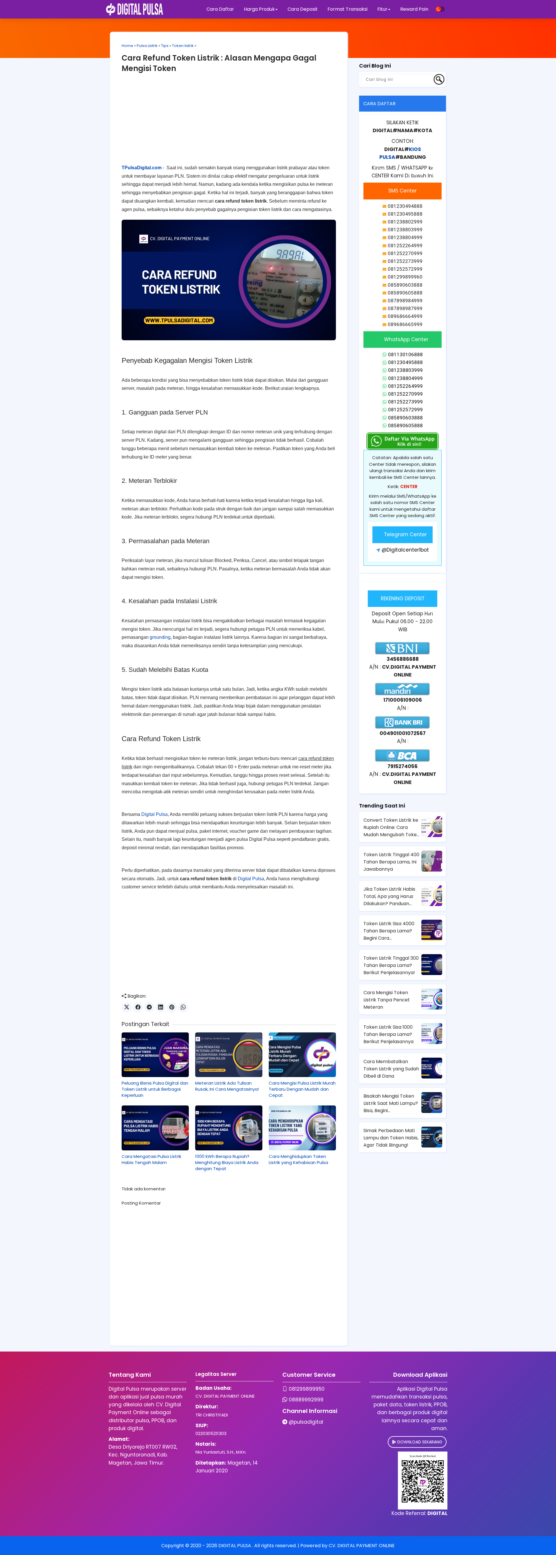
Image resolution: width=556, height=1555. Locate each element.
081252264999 (405, 386)
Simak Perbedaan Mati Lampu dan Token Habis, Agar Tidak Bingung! (390, 1137)
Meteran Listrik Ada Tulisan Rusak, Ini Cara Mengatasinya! (227, 1086)
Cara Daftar (220, 9)
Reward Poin (414, 9)
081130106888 (405, 354)
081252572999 (405, 409)
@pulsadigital (306, 1421)
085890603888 (405, 418)
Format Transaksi (347, 9)
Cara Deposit (303, 9)
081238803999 (405, 370)
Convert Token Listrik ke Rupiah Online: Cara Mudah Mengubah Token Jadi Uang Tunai (391, 827)
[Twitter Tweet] (127, 1007)
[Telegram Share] (149, 1007)
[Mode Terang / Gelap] (440, 9)
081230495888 (405, 362)
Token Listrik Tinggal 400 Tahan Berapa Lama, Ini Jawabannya (391, 861)
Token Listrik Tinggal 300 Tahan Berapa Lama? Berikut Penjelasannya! (391, 965)
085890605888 (405, 425)
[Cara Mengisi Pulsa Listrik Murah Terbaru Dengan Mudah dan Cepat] (302, 1054)
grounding (160, 637)
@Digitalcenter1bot (405, 549)
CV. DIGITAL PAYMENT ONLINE (362, 1545)
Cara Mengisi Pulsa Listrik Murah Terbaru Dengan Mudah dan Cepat (302, 1089)
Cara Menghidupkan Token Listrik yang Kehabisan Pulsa (298, 1159)
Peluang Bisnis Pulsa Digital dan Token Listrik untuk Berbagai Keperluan (155, 1089)
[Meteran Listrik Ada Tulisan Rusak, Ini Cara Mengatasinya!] (228, 1054)
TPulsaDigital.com (142, 167)
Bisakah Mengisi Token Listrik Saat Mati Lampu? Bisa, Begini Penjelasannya (390, 1103)
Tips (165, 45)
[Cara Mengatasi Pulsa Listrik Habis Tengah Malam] (155, 1127)
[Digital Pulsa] (135, 9)
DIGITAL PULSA (235, 1545)
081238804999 (405, 378)
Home (127, 45)
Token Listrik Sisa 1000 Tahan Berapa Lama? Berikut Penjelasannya (388, 1034)
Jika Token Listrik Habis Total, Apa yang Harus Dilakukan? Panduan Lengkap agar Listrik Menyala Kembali (389, 896)
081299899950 (307, 1388)
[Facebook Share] (138, 1007)
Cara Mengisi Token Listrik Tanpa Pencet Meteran (386, 999)
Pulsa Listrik (147, 45)
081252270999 (405, 394)
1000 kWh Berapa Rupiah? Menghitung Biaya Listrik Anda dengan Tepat (226, 1162)
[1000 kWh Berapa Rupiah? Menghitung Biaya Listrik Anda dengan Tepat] (228, 1127)
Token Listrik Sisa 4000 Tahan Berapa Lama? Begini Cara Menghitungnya (388, 931)
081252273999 (405, 402)
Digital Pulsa (154, 814)
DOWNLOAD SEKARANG (419, 1442)
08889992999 (306, 1399)
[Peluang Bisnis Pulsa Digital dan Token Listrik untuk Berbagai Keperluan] (155, 1054)
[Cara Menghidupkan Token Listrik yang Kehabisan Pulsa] (302, 1127)
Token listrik (183, 45)
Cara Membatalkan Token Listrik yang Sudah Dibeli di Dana (391, 1068)
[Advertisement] (229, 123)
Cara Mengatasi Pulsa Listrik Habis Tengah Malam (151, 1159)
